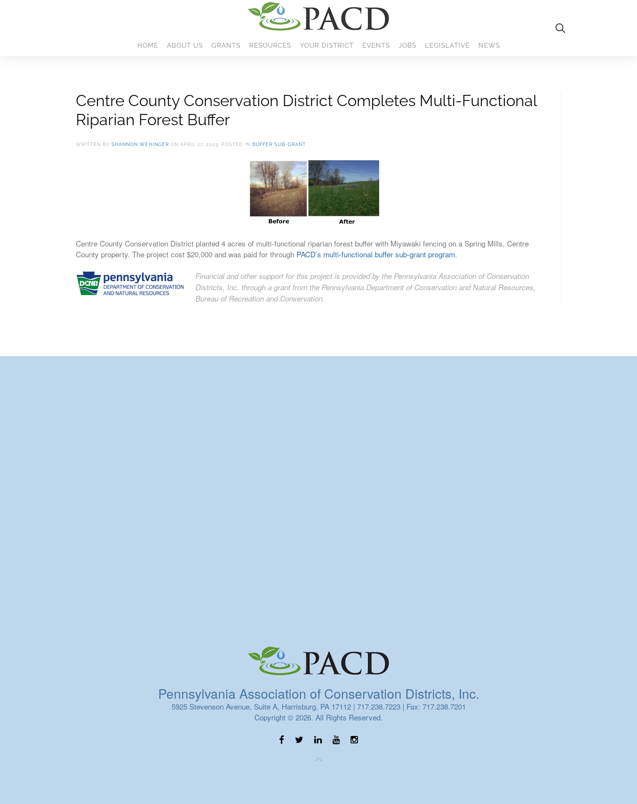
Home (147, 45)
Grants (225, 45)
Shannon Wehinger (140, 144)
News (489, 45)
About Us (185, 45)
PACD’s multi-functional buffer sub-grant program (375, 254)
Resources (270, 45)
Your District (327, 45)
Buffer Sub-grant (279, 144)
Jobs (407, 45)
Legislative (447, 45)
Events (376, 45)
